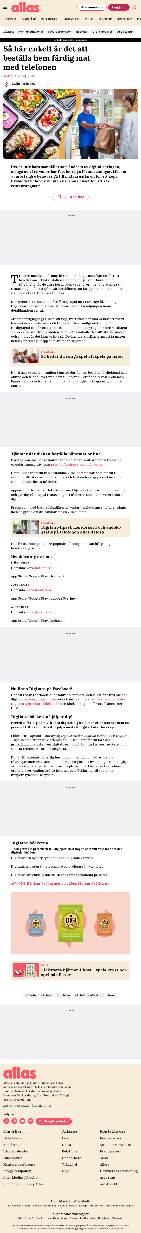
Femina (62, 1205)
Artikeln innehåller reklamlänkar (70, 39)
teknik (112, 995)
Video (89, 19)
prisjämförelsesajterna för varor (77, 464)
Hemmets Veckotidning (119, 1171)
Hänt (28, 1205)
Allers (104, 1164)
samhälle (9, 76)
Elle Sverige (15, 1205)
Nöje (66, 1171)
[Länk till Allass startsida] (42, 7)
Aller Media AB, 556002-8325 (51, 1228)
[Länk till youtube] (22, 1121)
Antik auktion (111, 1184)
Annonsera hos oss (115, 1145)
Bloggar (105, 19)
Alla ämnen (12, 1145)
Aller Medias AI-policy (21, 1177)
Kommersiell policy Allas (23, 1184)
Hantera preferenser (20, 1164)
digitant (46, 995)
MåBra (73, 1205)
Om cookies (12, 1158)
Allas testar (125, 32)
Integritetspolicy (17, 1171)
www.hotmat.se (39, 568)
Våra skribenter (16, 1151)
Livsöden (9, 19)
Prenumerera (92, 7)
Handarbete (71, 19)
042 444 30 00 (57, 1225)
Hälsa (66, 1145)
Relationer (49, 19)
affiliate (30, 995)
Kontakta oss (110, 1138)
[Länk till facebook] (6, 1121)
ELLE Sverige (25, 1218)
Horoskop (124, 19)
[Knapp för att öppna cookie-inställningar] (134, 7)
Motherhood (97, 1205)
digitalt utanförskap (88, 995)
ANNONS (60, 883)
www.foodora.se (39, 590)
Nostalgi (81, 32)
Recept (83, 1205)
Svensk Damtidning (44, 1205)
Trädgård (28, 19)
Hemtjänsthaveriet (30, 32)
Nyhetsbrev (12, 1138)
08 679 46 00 (116, 1228)
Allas (104, 1158)
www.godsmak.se (40, 612)
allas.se (125, 1225)
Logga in (119, 7)
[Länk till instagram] (14, 1121)
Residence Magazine (120, 1205)
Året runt (107, 1177)
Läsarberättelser (59, 32)
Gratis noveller (102, 32)
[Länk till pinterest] (30, 1121)
